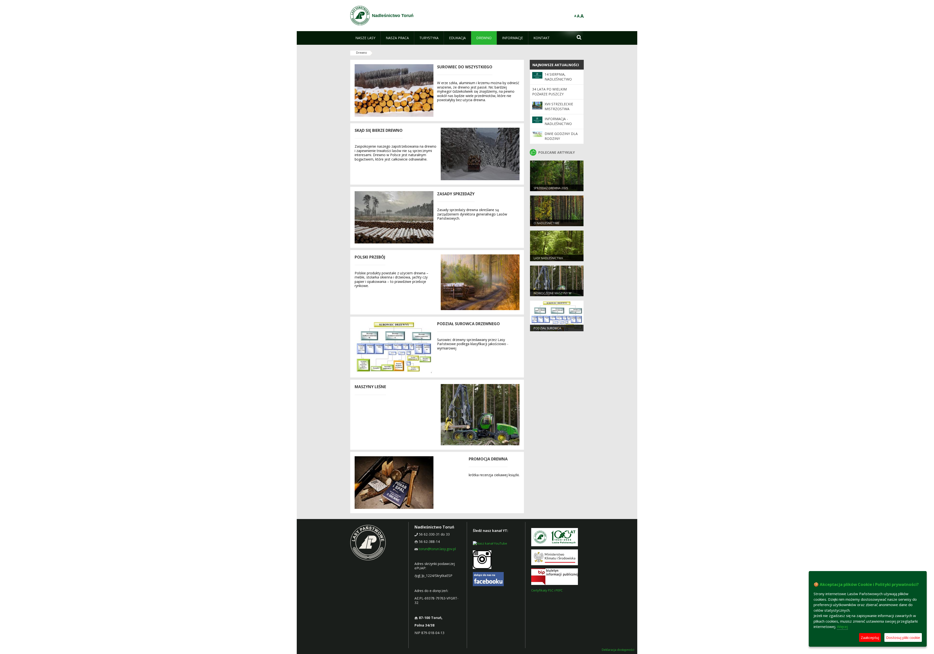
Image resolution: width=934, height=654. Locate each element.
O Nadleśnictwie (546, 223)
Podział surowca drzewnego (547, 330)
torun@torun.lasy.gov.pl (437, 548)
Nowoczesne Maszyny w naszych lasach (552, 295)
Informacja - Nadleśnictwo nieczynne (558, 123)
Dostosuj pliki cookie (903, 637)
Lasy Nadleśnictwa (548, 258)
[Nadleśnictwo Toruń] (360, 15)
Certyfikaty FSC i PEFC (547, 590)
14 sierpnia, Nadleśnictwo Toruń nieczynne (561, 79)
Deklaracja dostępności (618, 650)
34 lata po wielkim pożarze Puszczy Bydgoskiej (549, 94)
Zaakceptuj (870, 637)
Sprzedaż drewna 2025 (551, 188)
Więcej (842, 626)
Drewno (361, 53)
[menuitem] (365, 38)
